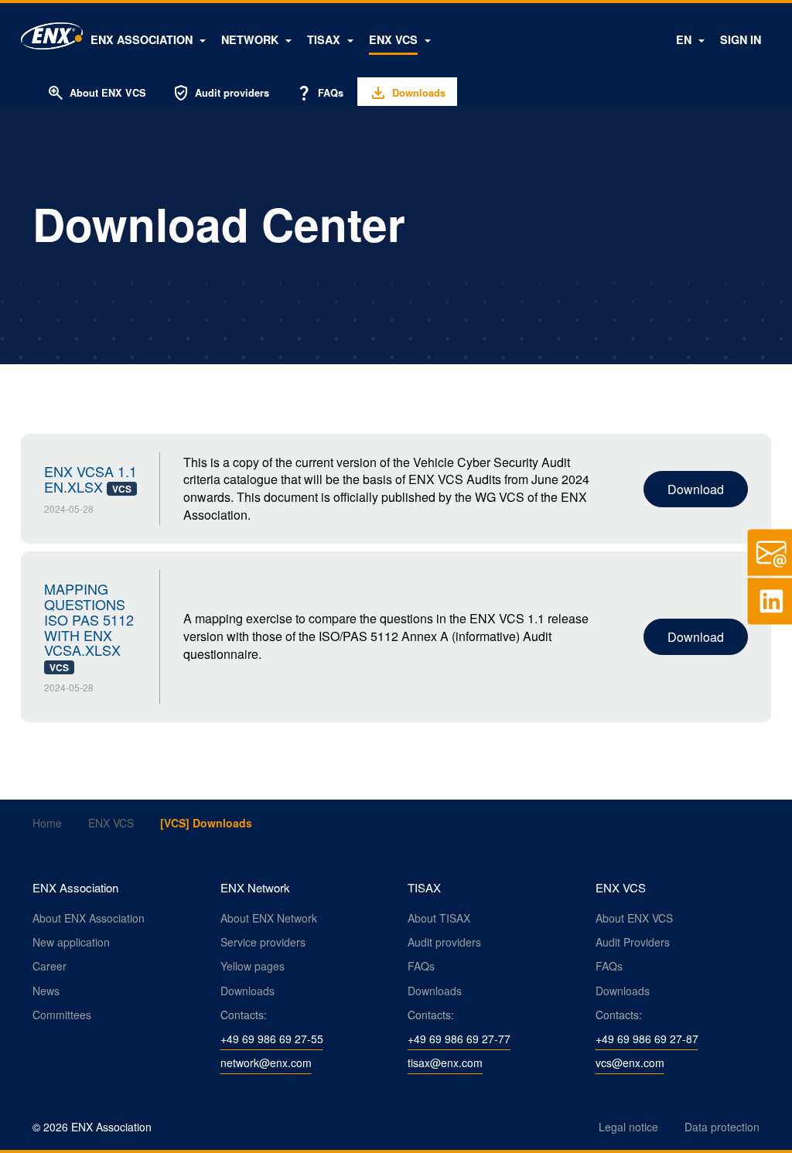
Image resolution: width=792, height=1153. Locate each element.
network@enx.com (266, 1062)
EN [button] (685, 39)
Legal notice (628, 1126)
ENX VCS (111, 823)
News (46, 990)
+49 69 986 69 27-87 (647, 1038)
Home (47, 823)
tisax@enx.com (445, 1062)
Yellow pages (252, 966)
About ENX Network (268, 918)
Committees (61, 1014)
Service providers (263, 942)
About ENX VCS (96, 93)
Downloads (247, 990)
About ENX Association (88, 918)
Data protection (722, 1126)
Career (49, 966)
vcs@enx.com (630, 1062)
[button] (148, 39)
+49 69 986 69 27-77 (459, 1038)
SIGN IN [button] (740, 39)
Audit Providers (633, 942)
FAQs (319, 93)
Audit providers (220, 93)
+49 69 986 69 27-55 (271, 1038)
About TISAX (439, 918)
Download (695, 489)
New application (71, 942)
